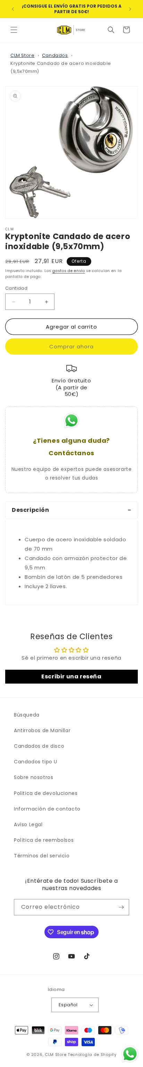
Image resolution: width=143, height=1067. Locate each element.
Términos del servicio (42, 855)
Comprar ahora (71, 346)
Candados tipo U (35, 761)
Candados (55, 55)
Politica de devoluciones (45, 793)
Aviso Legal (28, 824)
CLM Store (22, 55)
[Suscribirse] (121, 907)
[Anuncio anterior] (12, 9)
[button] (14, 29)
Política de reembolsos (44, 840)
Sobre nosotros (33, 777)
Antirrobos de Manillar (42, 730)
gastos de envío (68, 270)
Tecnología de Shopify (92, 1054)
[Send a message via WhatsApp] (130, 1054)
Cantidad (16, 288)
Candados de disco (39, 746)
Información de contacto (47, 808)
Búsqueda (27, 714)
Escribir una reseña (71, 676)
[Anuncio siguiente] (130, 9)
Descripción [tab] (30, 510)
